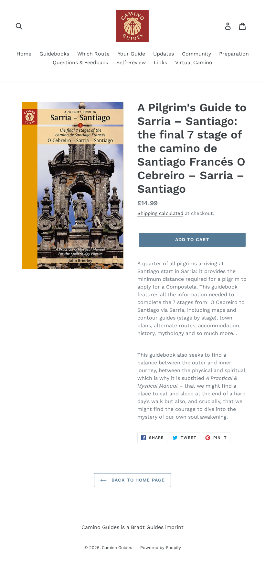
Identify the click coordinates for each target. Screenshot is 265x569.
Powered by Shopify (160, 547)
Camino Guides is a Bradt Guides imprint (132, 527)
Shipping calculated (160, 213)
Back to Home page (137, 480)
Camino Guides (117, 547)
